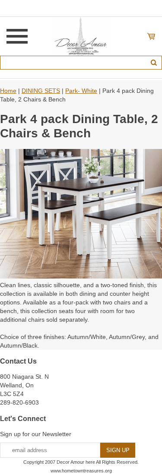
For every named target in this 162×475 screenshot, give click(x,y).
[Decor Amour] (81, 35)
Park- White (81, 90)
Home (8, 90)
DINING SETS (41, 90)
